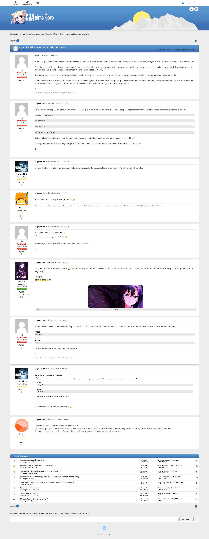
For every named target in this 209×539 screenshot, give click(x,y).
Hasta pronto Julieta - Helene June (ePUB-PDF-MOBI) (39, 471)
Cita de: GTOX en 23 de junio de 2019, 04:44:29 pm (50, 233)
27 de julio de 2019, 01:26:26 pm (51, 320)
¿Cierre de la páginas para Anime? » (184, 50)
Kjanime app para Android (29, 493)
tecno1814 (31, 462)
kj (21, 50)
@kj (169, 268)
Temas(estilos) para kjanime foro (32, 460)
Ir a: (178, 519)
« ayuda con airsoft (163, 50)
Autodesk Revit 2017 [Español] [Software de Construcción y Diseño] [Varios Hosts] (49, 477)
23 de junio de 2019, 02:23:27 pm (52, 103)
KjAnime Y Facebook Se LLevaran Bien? (34, 499)
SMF (109, 535)
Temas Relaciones (20, 456)
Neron (22, 434)
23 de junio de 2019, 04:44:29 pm (52, 193)
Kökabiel (48, 34)
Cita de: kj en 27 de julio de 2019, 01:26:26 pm (48, 375)
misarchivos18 (32, 467)
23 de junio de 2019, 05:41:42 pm (52, 227)
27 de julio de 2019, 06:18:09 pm (51, 369)
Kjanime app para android (29, 488)
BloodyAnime (32, 501)
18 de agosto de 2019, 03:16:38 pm (52, 420)
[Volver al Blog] (37, 3)
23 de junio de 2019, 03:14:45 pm (52, 162)
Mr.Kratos (31, 478)
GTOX (21, 207)
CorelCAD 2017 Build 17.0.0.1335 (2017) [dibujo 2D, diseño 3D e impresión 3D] (47, 482)
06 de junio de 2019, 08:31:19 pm (47, 55)
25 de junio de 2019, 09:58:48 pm (52, 262)
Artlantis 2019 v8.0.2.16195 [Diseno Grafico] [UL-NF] (38, 466)
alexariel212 (22, 174)
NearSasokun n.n (33, 490)
